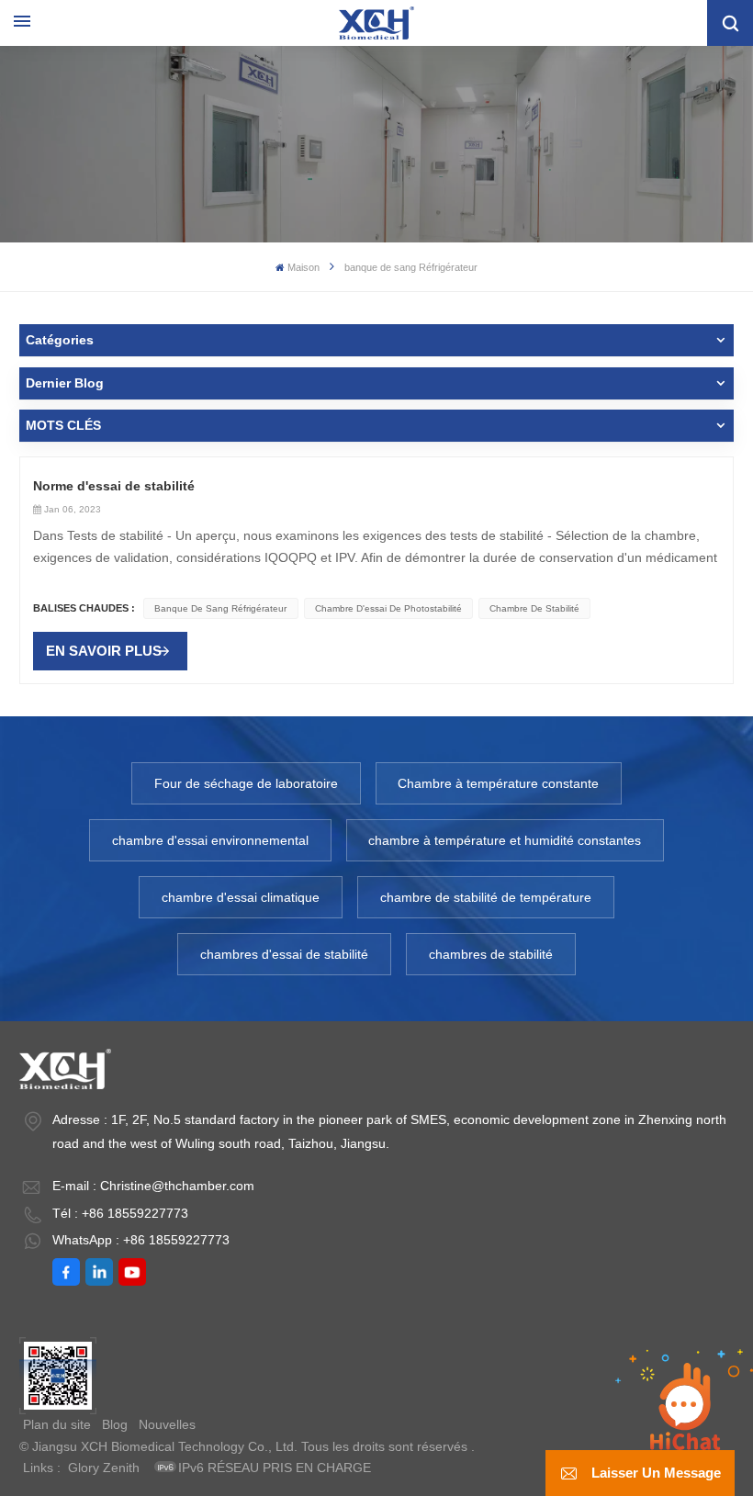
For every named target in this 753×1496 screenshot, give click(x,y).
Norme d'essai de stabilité (114, 485)
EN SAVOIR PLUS (104, 650)
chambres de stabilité (491, 954)
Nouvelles (167, 1424)
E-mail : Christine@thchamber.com (153, 1185)
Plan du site (57, 1424)
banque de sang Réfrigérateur (220, 608)
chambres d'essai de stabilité (284, 954)
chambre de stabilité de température (485, 897)
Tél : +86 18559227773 (120, 1213)
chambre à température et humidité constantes (504, 840)
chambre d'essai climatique (241, 897)
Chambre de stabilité (534, 608)
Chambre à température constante (498, 783)
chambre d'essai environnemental (210, 840)
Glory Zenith (104, 1467)
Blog (115, 1424)
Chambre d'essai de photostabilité (388, 608)
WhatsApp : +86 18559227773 (141, 1239)
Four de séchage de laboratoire (246, 783)
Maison (303, 267)
